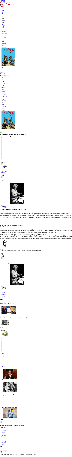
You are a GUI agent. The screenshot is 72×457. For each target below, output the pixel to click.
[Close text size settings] (2, 163)
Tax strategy (3, 437)
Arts (3, 107)
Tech (3, 16)
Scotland (4, 28)
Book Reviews (3, 292)
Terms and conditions (4, 436)
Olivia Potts (1, 249)
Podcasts (4, 20)
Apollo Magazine (4, 442)
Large (6, 167)
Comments (4, 172)
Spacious (6, 171)
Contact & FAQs (4, 430)
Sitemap (2, 438)
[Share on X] (3, 174)
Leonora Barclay (3, 366)
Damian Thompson (4, 392)
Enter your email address (3, 451)
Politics (4, 14)
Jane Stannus (1, 338)
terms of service (11, 456)
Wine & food (4, 37)
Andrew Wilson (3, 379)
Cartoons (4, 46)
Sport (3, 39)
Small (5, 165)
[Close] (1, 422)
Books (4, 30)
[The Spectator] (0, 6)
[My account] (3, 72)
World (3, 26)
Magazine (4, 17)
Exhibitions (4, 31)
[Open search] (0, 72)
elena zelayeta (3, 294)
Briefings (3, 10)
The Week (4, 42)
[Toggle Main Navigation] (1, 5)
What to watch (4, 36)
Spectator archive (4, 443)
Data (3, 27)
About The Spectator (4, 435)
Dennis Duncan (2, 316)
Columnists (4, 43)
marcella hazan (3, 296)
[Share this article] (2, 176)
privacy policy (15, 456)
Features (4, 105)
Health (4, 103)
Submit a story (3, 431)
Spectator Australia (4, 441)
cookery (2, 293)
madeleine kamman (4, 295)
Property (4, 38)
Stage (3, 34)
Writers (2, 8)
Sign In (2, 72)
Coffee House (3, 24)
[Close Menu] (0, 73)
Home (2, 7)
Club (3, 22)
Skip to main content (2, 0)
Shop (2, 13)
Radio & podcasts (5, 33)
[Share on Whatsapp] (3, 175)
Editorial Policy (3, 432)
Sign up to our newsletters (5, 448)
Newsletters (3, 70)
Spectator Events (3, 444)
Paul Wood (1, 221)
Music (3, 32)
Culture (2, 29)
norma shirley (3, 297)
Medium (6, 166)
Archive (2, 12)
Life (3, 45)
